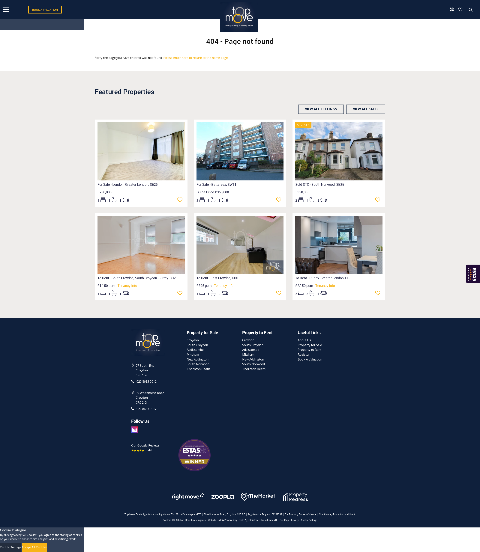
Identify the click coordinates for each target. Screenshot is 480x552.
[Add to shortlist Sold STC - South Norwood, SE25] (378, 200)
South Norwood (198, 364)
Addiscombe (195, 350)
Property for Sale (310, 345)
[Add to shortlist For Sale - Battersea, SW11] (280, 200)
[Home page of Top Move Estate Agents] (239, 33)
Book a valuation (45, 9)
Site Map (284, 520)
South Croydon (197, 345)
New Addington (197, 359)
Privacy (295, 520)
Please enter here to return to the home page (195, 58)
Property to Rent (309, 350)
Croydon (193, 340)
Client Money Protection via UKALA (337, 514)
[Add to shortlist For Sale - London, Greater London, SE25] (181, 200)
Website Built (215, 520)
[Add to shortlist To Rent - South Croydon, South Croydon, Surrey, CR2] (181, 293)
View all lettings (321, 109)
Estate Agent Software (249, 520)
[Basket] (460, 9)
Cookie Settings (309, 520)
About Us (304, 340)
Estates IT (272, 520)
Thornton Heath (198, 369)
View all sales (365, 109)
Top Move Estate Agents (193, 520)
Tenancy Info (127, 285)
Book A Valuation (310, 359)
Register (304, 354)
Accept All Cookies (34, 547)
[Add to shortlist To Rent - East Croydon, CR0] (280, 293)
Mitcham (193, 354)
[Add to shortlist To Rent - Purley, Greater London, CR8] (378, 293)
